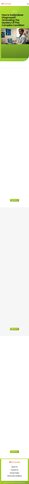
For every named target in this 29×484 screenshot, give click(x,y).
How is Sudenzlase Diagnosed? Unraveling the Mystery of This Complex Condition (13, 20)
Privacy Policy (14, 473)
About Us (14, 467)
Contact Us (14, 470)
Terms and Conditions (14, 476)
